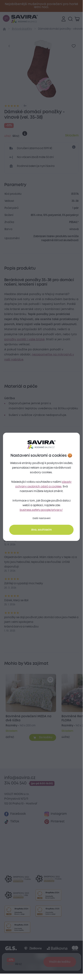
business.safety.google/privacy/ (41, 510)
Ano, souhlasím (41, 530)
